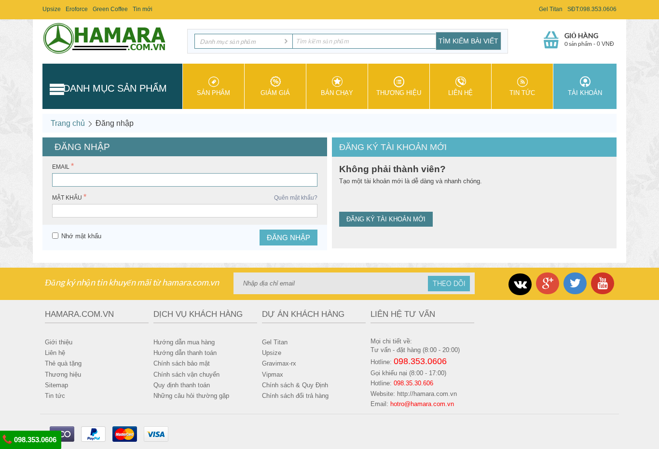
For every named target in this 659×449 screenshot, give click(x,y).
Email (60, 166)
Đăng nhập (288, 237)
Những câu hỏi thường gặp (191, 395)
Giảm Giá (275, 92)
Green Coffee (110, 9)
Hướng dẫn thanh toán (185, 352)
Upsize (51, 9)
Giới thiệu (58, 342)
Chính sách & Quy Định (295, 385)
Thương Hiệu (398, 92)
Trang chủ (68, 123)
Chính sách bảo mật (181, 363)
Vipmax (272, 374)
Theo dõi (449, 283)
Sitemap (56, 385)
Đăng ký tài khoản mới (386, 219)
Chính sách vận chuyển (186, 374)
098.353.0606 (34, 439)
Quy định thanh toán (181, 385)
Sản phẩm (213, 92)
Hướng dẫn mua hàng (184, 342)
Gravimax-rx (279, 363)
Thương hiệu (63, 374)
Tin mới (142, 9)
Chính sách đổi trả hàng (295, 395)
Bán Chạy (337, 92)
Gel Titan (551, 9)
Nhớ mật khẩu (81, 236)
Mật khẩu (67, 197)
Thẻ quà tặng (63, 363)
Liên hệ (460, 92)
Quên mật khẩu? (295, 197)
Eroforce (77, 9)
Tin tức (522, 92)
